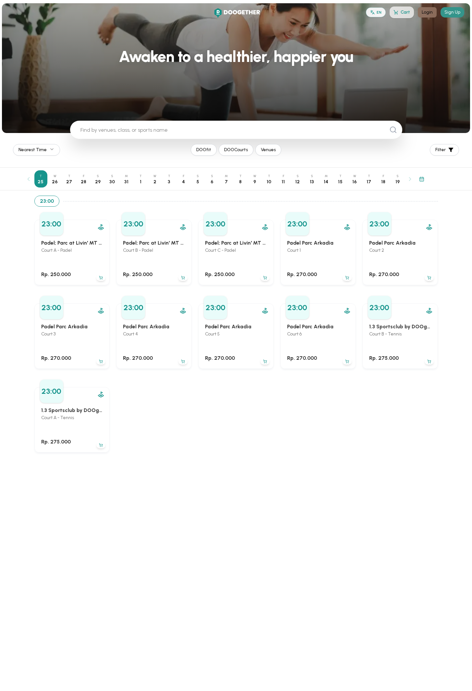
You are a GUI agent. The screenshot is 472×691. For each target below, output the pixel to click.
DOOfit (203, 149)
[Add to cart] (100, 277)
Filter (440, 149)
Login (427, 12)
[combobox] (36, 150)
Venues (268, 149)
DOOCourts (236, 149)
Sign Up (452, 12)
